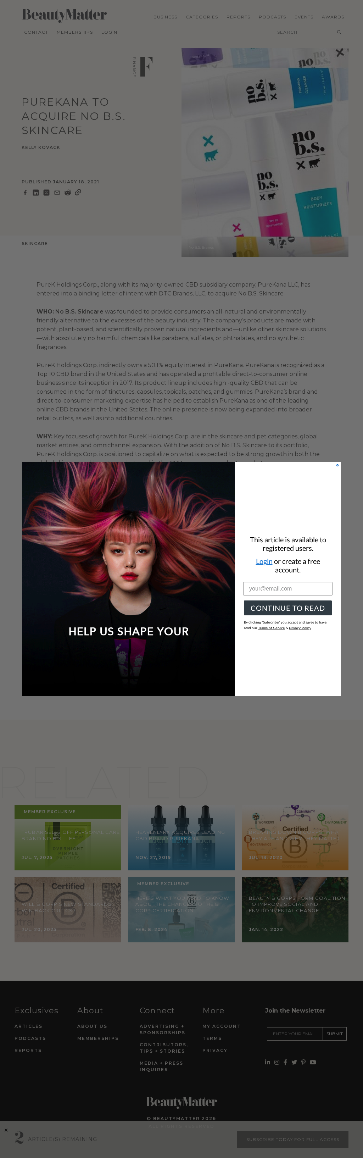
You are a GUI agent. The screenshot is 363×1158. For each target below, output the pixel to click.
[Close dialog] (337, 465)
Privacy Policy (300, 628)
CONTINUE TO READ (288, 608)
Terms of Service (271, 628)
